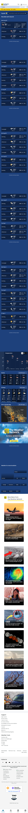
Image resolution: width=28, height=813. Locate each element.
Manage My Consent (6, 725)
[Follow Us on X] (19, 762)
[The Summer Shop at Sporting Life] (24, 489)
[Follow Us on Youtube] (9, 762)
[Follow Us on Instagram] (6, 762)
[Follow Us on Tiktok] (12, 762)
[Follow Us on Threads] (16, 762)
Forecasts (22, 7)
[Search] (18, 4)
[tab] (22, 353)
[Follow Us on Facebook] (3, 762)
